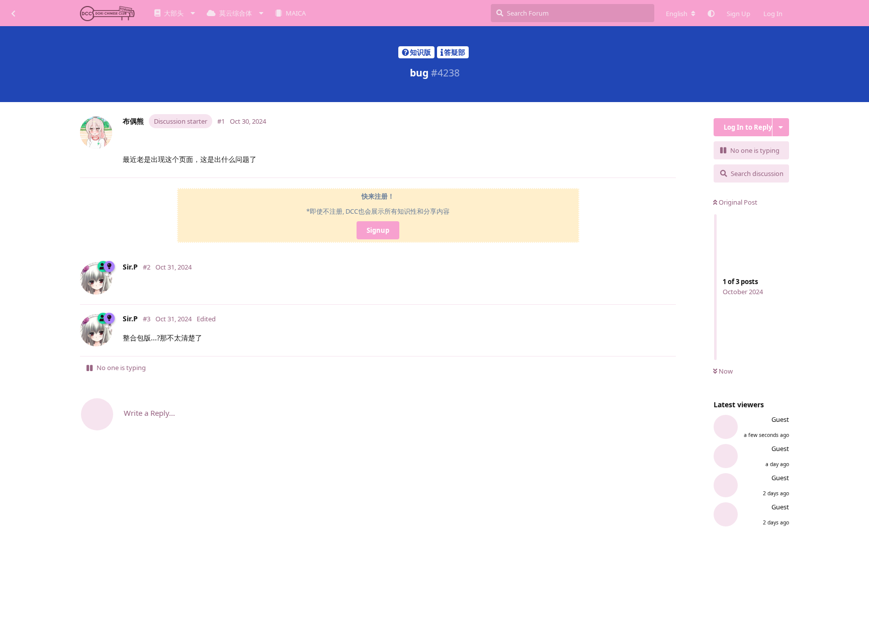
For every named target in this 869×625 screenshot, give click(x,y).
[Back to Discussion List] (13, 13)
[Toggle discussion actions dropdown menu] (780, 127)
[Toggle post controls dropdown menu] (670, 165)
